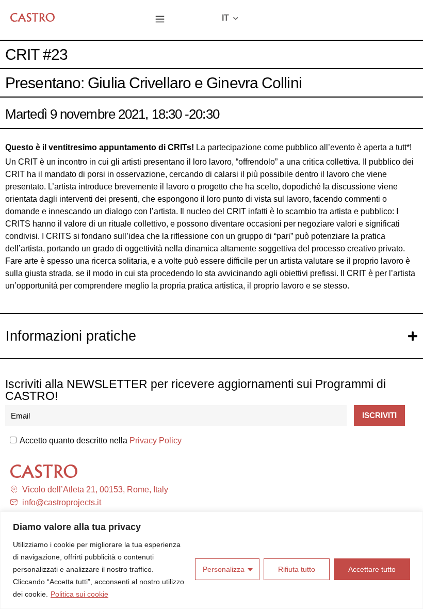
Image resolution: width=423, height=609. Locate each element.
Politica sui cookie (79, 594)
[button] (160, 19)
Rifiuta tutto (296, 569)
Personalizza (224, 569)
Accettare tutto (372, 569)
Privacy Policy (155, 440)
